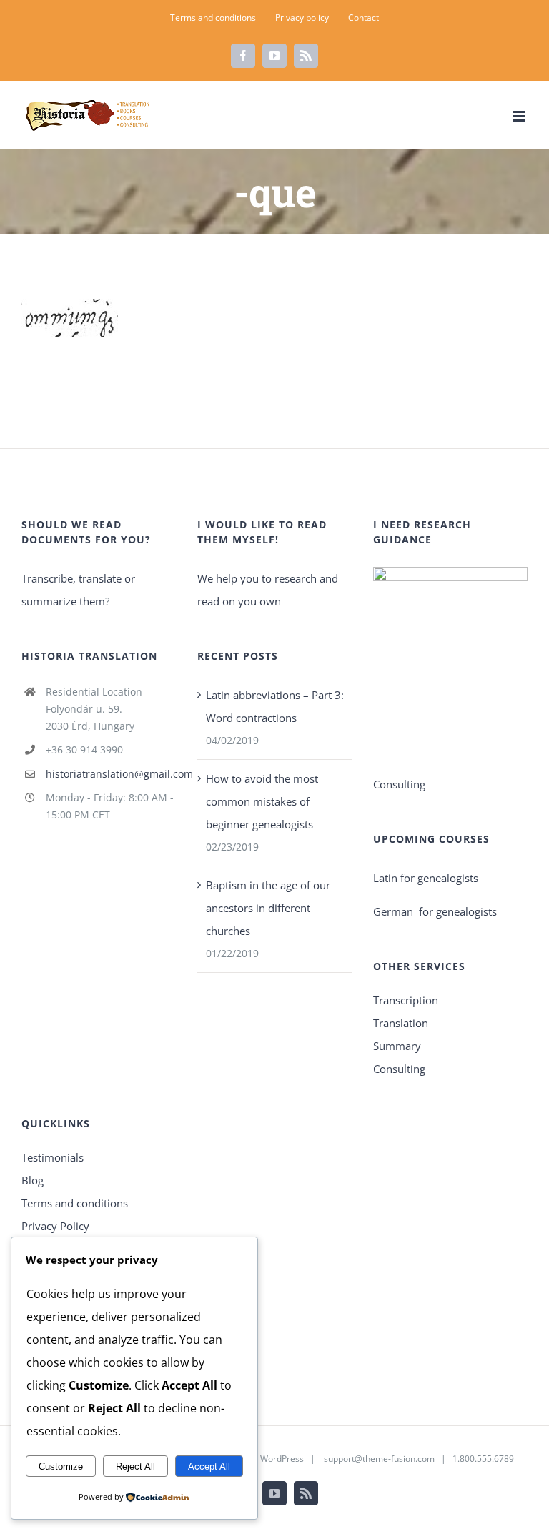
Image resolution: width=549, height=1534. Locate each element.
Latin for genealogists (425, 878)
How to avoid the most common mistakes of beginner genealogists (262, 801)
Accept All (209, 1466)
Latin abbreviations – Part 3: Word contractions (275, 706)
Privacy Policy (55, 1226)
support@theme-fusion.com (379, 1459)
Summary (397, 1046)
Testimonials (52, 1157)
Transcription (405, 1000)
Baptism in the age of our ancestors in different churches (268, 908)
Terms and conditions (74, 1203)
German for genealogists (435, 911)
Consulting (399, 1069)
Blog (32, 1180)
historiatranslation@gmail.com (111, 774)
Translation (400, 1023)
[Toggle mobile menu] (520, 116)
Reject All (135, 1466)
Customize (61, 1466)
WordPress (282, 1459)
